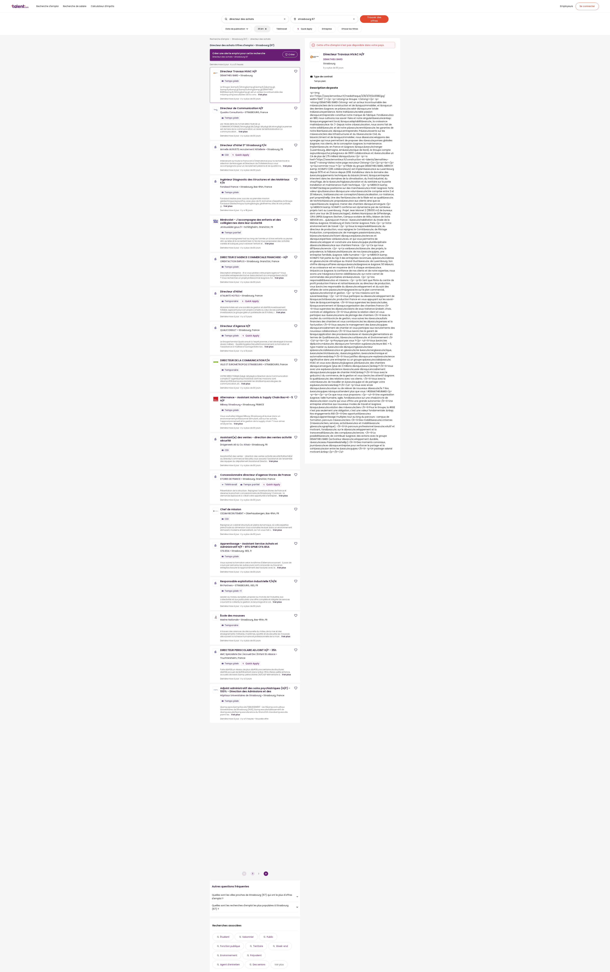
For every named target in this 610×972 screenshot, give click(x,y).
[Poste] (252, 19)
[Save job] (295, 71)
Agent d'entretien (230, 964)
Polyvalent (256, 955)
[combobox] (255, 19)
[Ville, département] (321, 19)
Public (270, 936)
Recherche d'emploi (219, 39)
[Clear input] (284, 19)
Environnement (228, 955)
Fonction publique (230, 946)
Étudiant (224, 936)
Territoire (258, 946)
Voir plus (262, 94)
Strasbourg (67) (239, 39)
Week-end (282, 946)
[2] (266, 873)
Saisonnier (248, 936)
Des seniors (259, 964)
